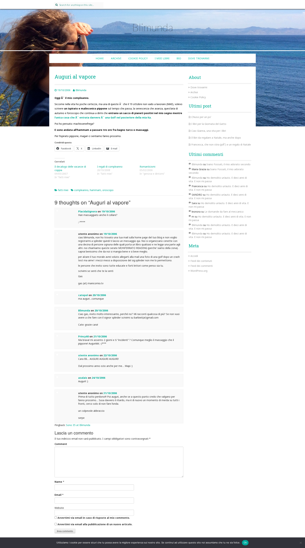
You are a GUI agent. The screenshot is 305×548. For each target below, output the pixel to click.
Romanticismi (147, 166)
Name (58, 481)
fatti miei (63, 190)
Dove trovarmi (198, 58)
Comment (61, 444)
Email (58, 494)
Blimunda (152, 27)
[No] (300, 542)
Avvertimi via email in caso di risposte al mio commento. (94, 517)
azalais (82, 377)
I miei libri (162, 58)
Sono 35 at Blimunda (78, 425)
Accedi (194, 256)
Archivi (116, 58)
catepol (83, 295)
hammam (95, 190)
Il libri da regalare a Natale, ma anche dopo (216, 137)
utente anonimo (88, 355)
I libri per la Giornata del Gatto (208, 124)
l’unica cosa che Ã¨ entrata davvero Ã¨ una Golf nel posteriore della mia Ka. (103, 117)
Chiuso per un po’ (201, 117)
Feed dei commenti (201, 265)
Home (100, 58)
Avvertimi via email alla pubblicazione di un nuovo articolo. (95, 524)
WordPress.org (198, 270)
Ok (245, 542)
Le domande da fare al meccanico (224, 211)
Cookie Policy (138, 58)
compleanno (81, 190)
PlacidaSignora (87, 211)
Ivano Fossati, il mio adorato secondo (228, 164)
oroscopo (107, 190)
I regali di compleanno (109, 166)
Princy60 (83, 336)
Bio (179, 58)
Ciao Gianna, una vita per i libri (208, 130)
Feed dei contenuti (201, 261)
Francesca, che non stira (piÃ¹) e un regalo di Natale (221, 144)
